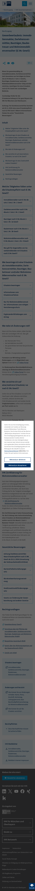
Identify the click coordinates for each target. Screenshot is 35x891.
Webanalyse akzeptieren (18, 465)
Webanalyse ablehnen (18, 460)
